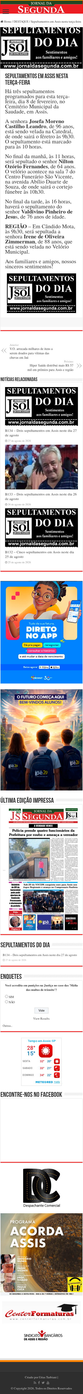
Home (7, 21)
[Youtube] (48, 1382)
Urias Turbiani (48, 1377)
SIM (11, 997)
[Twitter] (43, 1382)
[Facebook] (39, 1382)
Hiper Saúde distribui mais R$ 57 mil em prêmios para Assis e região (50, 366)
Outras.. (7, 1026)
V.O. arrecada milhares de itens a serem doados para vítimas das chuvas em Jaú (31, 351)
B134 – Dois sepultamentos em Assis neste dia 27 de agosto (40, 955)
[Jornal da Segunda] (41, 7)
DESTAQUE (21, 21)
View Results (41, 1018)
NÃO (12, 1002)
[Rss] (35, 1382)
